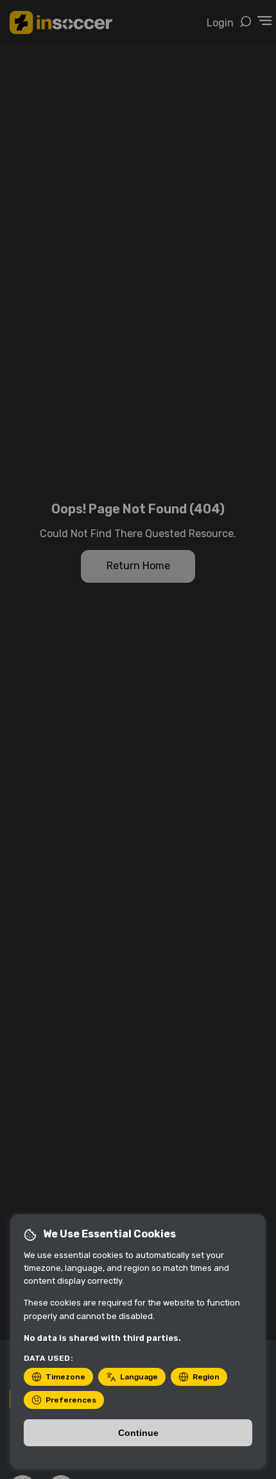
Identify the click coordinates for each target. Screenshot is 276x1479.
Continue (138, 1433)
